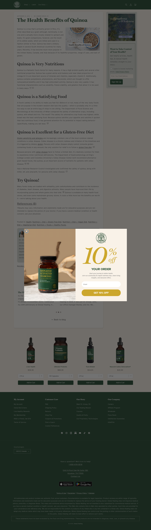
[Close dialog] (26, 231)
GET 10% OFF (101, 293)
